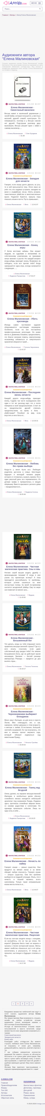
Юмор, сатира (29, 1098)
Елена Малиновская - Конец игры (22, 246)
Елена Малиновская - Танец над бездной (22, 788)
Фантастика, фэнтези (17, 104)
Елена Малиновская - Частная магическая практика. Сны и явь (22, 567)
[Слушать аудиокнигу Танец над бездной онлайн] (22, 765)
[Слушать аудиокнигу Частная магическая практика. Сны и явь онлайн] (22, 546)
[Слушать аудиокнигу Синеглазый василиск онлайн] (22, 87)
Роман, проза (29, 1093)
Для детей (28, 1090)
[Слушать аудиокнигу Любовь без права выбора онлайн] (22, 441)
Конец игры (8, 1039)
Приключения (29, 1095)
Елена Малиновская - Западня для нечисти (22, 179)
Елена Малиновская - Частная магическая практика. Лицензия (22, 933)
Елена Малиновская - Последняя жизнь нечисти (22, 393)
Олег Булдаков (31, 133)
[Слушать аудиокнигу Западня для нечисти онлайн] (22, 156)
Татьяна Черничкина (31, 347)
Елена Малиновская (15, 133)
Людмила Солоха (31, 492)
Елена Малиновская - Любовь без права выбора (22, 464)
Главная (4, 1083)
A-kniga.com (40, 1104)
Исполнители (6, 1095)
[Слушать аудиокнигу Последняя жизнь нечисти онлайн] (22, 370)
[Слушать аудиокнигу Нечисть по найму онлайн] (22, 838)
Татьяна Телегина (31, 666)
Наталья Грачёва (31, 742)
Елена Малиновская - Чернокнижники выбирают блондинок (22, 714)
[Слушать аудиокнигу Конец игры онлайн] (22, 225)
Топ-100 (4, 1090)
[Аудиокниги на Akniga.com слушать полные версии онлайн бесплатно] (15, 3)
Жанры (4, 1088)
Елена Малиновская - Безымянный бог (22, 639)
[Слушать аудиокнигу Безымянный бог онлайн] (22, 617)
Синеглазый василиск (12, 1035)
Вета (26, 204)
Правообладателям (9, 1085)
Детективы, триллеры (32, 1088)
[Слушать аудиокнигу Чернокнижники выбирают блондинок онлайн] (22, 689)
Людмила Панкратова (17, 276)
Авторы (4, 1093)
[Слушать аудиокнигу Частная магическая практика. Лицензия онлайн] (22, 910)
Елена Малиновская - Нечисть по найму (22, 862)
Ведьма (31, 595)
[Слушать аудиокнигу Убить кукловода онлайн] (22, 296)
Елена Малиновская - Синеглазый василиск (22, 108)
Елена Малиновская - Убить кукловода (22, 320)
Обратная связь (7, 1098)
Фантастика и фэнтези (33, 1085)
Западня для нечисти (12, 1037)
